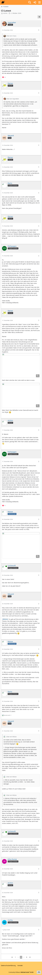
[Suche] (30, 2)
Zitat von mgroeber (12, 99)
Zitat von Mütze (11, 737)
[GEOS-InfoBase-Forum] (3, 2)
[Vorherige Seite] (12, 957)
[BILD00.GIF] (21, 545)
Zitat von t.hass (11, 36)
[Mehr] (39, 30)
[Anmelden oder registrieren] (35, 2)
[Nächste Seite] (30, 957)
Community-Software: (21, 972)
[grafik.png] (21, 365)
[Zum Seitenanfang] (39, 972)
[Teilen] (39, 16)
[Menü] (39, 2)
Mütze (6, 619)
